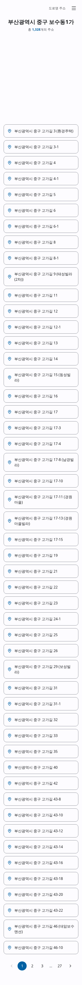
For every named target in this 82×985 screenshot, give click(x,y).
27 (60, 965)
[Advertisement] (41, 78)
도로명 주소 (57, 8)
